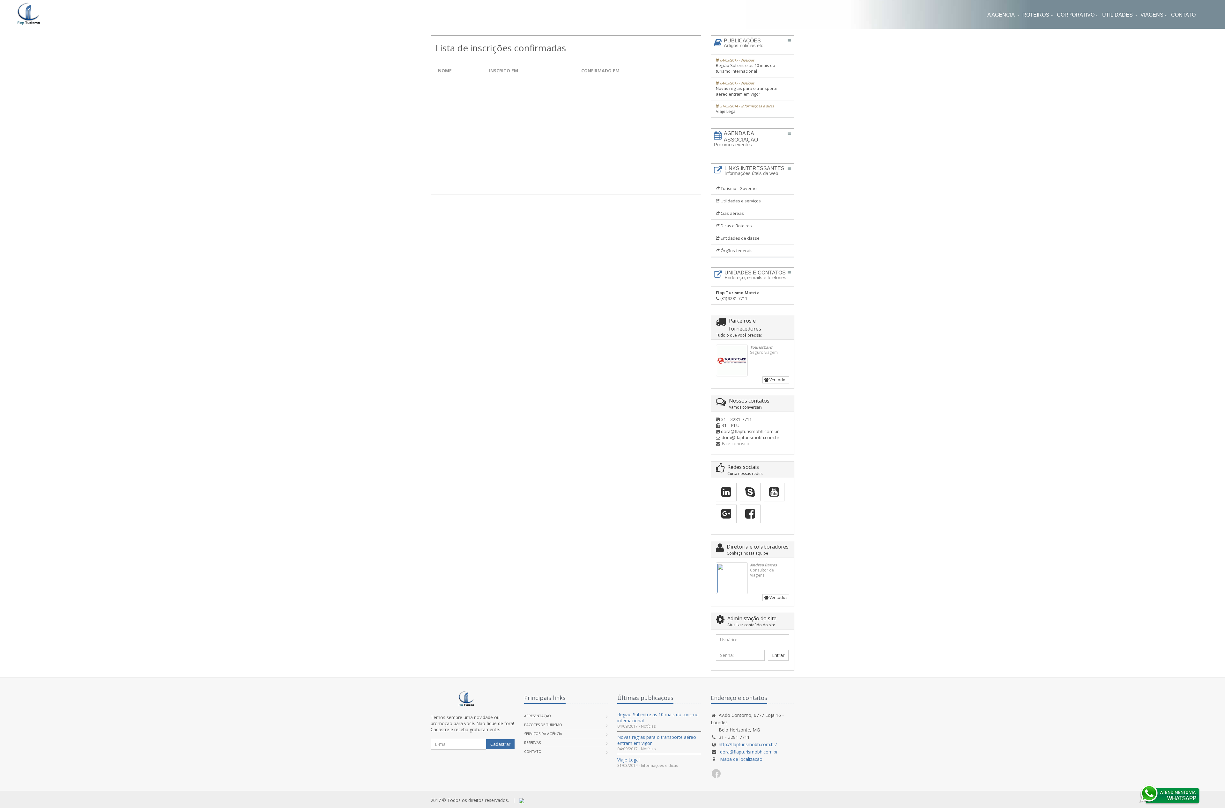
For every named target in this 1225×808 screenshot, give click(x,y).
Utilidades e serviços (740, 201)
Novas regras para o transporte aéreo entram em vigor (746, 89)
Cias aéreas (732, 213)
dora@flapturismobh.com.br (749, 752)
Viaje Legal (745, 109)
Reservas (532, 742)
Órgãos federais (736, 250)
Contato (532, 751)
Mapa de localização (740, 759)
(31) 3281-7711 (737, 295)
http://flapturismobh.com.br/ (748, 744)
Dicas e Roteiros (736, 226)
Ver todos (777, 379)
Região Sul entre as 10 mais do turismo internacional (745, 66)
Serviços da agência (543, 733)
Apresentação (537, 715)
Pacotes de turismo (543, 724)
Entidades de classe (740, 238)
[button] (1183, 15)
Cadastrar (500, 744)
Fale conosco (735, 443)
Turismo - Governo (738, 188)
